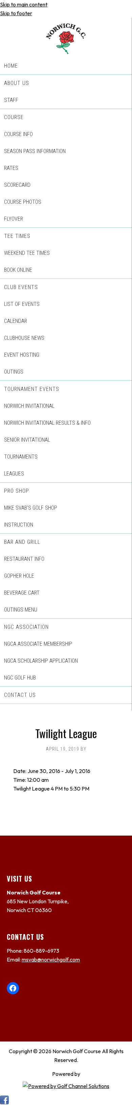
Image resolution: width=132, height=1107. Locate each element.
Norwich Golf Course (66, 36)
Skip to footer (16, 13)
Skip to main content (23, 4)
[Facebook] (4, 1102)
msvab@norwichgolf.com (51, 959)
